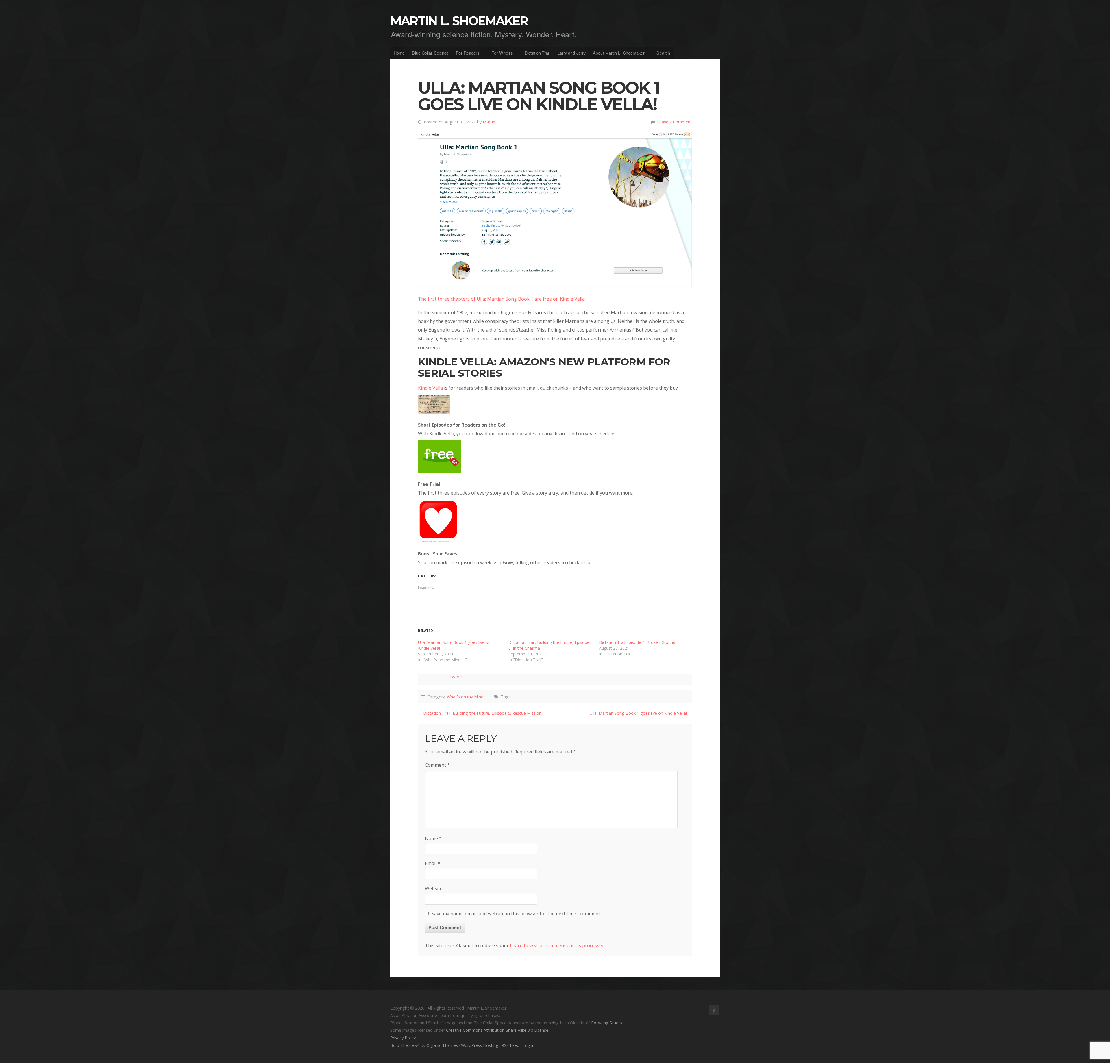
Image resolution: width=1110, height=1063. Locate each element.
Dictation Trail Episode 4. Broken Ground (637, 642)
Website (434, 888)
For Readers (467, 53)
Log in (528, 1045)
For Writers (502, 53)
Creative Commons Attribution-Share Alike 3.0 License (497, 1030)
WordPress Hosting (479, 1045)
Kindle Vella (430, 388)
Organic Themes (442, 1045)
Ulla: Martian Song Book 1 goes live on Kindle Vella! (638, 713)
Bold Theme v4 (404, 1045)
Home (399, 53)
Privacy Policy (403, 1037)
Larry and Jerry (571, 53)
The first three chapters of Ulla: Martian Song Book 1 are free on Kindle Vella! (502, 299)
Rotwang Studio (606, 1022)
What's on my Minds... (467, 696)
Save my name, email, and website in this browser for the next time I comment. (516, 913)
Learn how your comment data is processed (557, 945)
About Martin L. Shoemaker (619, 53)
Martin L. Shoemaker (459, 21)
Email (432, 863)
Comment (437, 765)
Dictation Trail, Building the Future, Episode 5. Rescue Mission (482, 713)
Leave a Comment (674, 122)
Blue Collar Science (430, 53)
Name (433, 838)
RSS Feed (510, 1045)
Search (663, 53)
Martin (489, 122)
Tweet (455, 676)
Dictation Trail (537, 53)
